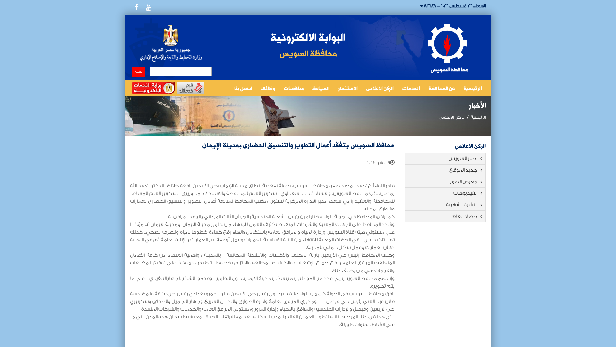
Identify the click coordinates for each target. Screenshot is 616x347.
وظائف (268, 89)
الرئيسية (473, 89)
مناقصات (294, 89)
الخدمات (411, 89)
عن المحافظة (442, 89)
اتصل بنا (243, 89)
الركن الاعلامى (380, 89)
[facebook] (136, 7)
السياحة (320, 89)
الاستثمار (348, 89)
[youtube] (148, 7)
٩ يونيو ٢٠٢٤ (378, 162)
